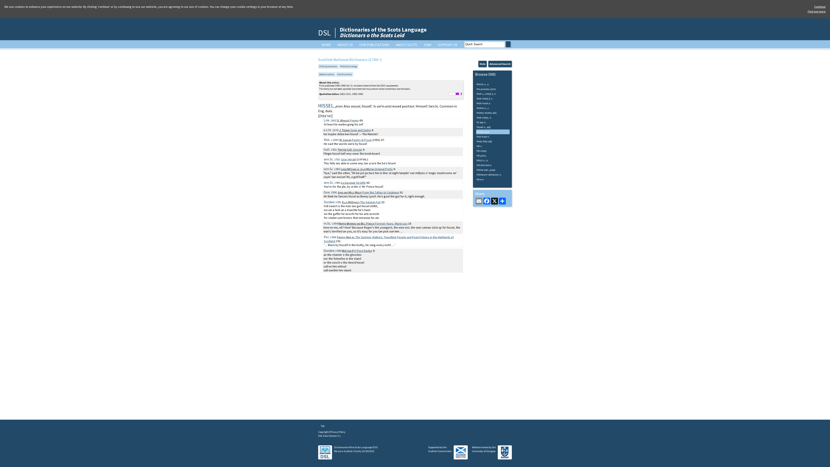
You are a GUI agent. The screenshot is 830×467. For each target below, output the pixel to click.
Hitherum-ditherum (489, 174)
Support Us (447, 45)
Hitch (482, 160)
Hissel (484, 127)
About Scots (406, 45)
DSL (324, 33)
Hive (480, 179)
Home (326, 45)
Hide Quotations (328, 66)
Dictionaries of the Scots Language (383, 32)
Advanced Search (500, 64)
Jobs (427, 45)
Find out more (817, 11)
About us (345, 45)
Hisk (484, 117)
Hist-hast (483, 136)
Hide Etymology (348, 66)
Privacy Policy (337, 431)
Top (322, 425)
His (486, 89)
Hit (479, 146)
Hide (482, 64)
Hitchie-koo (484, 165)
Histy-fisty (484, 141)
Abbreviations (326, 74)
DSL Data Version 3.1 (329, 435)
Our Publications (374, 45)
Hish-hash (484, 103)
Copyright (323, 431)
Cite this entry (344, 74)
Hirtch (483, 84)
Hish (486, 93)
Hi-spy (481, 122)
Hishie (483, 108)
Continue (820, 7)
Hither (486, 169)
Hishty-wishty (487, 112)
